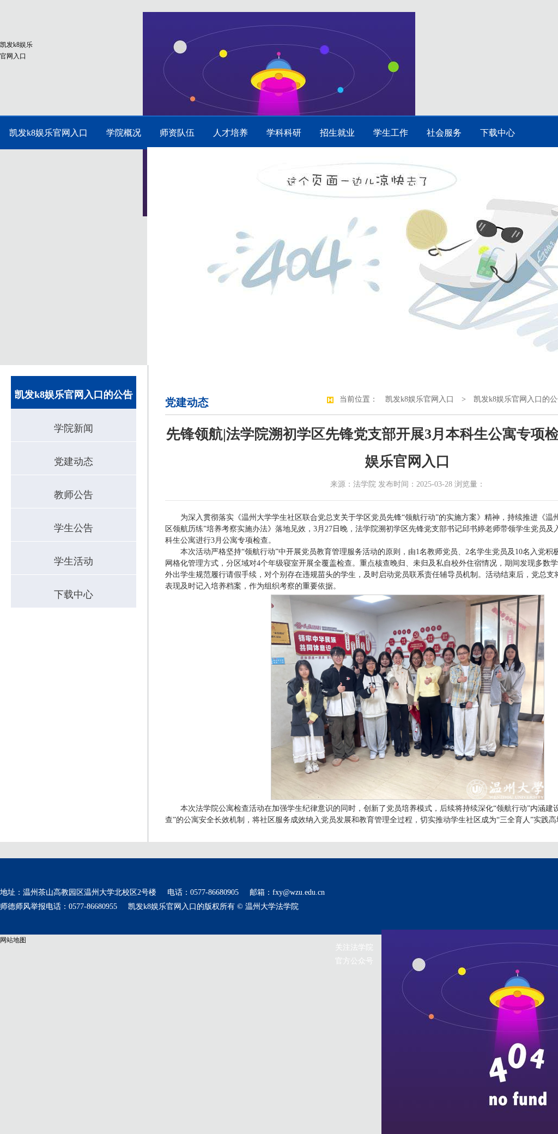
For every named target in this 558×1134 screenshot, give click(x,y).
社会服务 (444, 132)
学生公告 (73, 528)
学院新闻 (73, 428)
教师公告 (73, 494)
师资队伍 (177, 132)
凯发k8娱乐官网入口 (16, 50)
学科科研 (283, 132)
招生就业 (337, 132)
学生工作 (390, 132)
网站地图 (13, 940)
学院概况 (123, 132)
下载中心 (497, 132)
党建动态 (73, 461)
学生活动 (73, 561)
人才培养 (230, 132)
